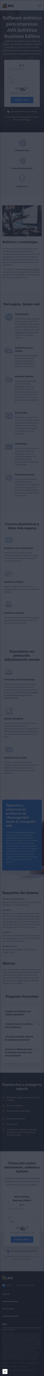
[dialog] (22, 688)
